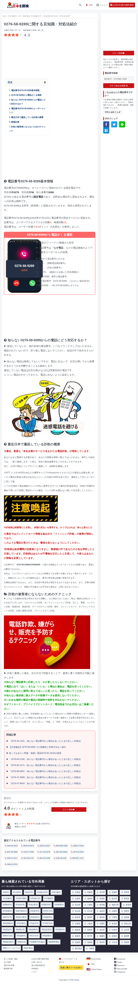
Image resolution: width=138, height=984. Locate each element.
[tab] (49, 82)
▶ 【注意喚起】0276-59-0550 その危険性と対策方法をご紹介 (36, 747)
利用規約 (34, 969)
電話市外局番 (9, 965)
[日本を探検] (18, 5)
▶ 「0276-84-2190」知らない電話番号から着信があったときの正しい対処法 (43, 759)
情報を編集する (111, 112)
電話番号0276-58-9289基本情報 (25, 90)
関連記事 (15, 122)
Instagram (120, 972)
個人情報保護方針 (38, 965)
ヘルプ (34, 972)
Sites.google (121, 969)
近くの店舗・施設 (11, 959)
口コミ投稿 (68, 809)
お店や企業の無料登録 (40, 959)
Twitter (119, 962)
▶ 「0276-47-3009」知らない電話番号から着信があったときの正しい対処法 (43, 777)
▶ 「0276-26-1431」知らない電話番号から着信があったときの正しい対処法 (43, 741)
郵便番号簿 (8, 969)
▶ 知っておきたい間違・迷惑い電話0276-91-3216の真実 (33, 753)
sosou (76, 980)
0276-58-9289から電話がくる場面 (26, 95)
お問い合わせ (36, 962)
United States (96, 969)
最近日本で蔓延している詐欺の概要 (27, 117)
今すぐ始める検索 (118, 86)
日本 (93, 964)
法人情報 (7, 962)
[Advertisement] (49, 57)
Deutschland (96, 959)
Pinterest (120, 965)
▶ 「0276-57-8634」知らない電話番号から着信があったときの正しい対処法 (43, 783)
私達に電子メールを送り (71, 967)
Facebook (120, 959)
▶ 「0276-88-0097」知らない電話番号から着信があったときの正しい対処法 (43, 771)
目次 (10, 82)
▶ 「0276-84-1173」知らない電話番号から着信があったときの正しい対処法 (43, 765)
